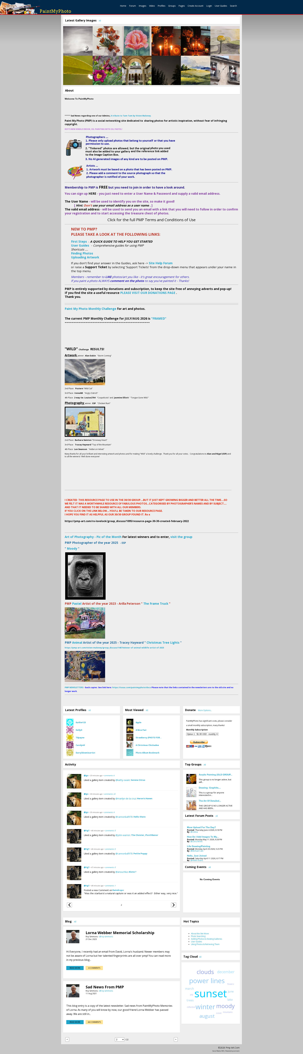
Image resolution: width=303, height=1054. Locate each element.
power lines (207, 980)
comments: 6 (109, 775)
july (191, 994)
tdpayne (80, 737)
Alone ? (132, 871)
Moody (71, 548)
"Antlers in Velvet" (96, 449)
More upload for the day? (201, 827)
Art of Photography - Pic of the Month (93, 537)
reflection (191, 1007)
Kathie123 (81, 722)
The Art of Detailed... (210, 801)
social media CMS (218, 1051)
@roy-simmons (106, 936)
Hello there (140, 816)
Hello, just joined (197, 855)
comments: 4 (109, 812)
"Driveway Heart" (99, 440)
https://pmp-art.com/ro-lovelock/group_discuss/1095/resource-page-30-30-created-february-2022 (127, 521)
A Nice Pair (141, 730)
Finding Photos (82, 253)
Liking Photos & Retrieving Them (205, 944)
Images (142, 5)
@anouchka (122, 871)
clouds (205, 972)
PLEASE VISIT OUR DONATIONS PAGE (147, 293)
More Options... (205, 710)
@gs (86, 775)
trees (190, 1000)
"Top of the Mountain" (101, 444)
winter (205, 1006)
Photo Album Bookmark (147, 752)
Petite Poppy (140, 853)
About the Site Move (200, 933)
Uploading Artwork (85, 257)
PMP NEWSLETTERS (74, 687)
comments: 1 (110, 885)
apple (138, 722)
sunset (210, 993)
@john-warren (123, 835)
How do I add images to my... (203, 837)
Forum (132, 5)
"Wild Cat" (88, 388)
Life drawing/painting (198, 846)
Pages (181, 5)
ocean (219, 1013)
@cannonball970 (124, 816)
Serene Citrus (138, 780)
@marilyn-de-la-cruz (126, 798)
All (100, 20)
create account (195, 5)
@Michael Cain (196, 851)
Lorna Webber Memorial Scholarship (120, 932)
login (209, 5)
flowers (230, 984)
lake (230, 999)
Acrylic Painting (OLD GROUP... (215, 774)
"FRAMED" (158, 318)
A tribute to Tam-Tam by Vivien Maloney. (131, 115)
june (231, 991)
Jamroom (236, 1051)
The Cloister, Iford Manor (144, 835)
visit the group (181, 537)
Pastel (76, 603)
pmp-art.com (233, 1047)
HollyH (79, 730)
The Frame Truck (155, 603)
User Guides (221, 5)
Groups (172, 5)
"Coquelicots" (103, 397)
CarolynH (80, 745)
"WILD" (71, 348)
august (207, 1016)
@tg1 (86, 830)
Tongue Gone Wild (139, 397)
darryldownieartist (85, 752)
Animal (77, 642)
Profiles (161, 5)
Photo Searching (198, 936)
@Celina (194, 832)
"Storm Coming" (104, 355)
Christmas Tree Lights (162, 642)
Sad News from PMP (105, 986)
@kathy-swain (123, 780)
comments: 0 (110, 830)
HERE (92, 193)
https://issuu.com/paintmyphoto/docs (131, 687)
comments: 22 (109, 794)
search (233, 5)
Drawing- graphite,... (210, 787)
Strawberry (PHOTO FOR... (149, 737)
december (226, 971)
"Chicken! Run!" (103, 403)
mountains (227, 1012)
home (123, 5)
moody (225, 1006)
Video (152, 5)
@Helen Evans (196, 860)
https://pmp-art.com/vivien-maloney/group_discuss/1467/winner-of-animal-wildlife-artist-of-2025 (114, 647)
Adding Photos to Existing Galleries (206, 939)
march (189, 988)
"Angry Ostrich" (91, 393)
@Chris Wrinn (196, 841)
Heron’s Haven (144, 798)
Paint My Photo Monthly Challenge (90, 309)
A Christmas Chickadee (147, 745)
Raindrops (118, 890)
